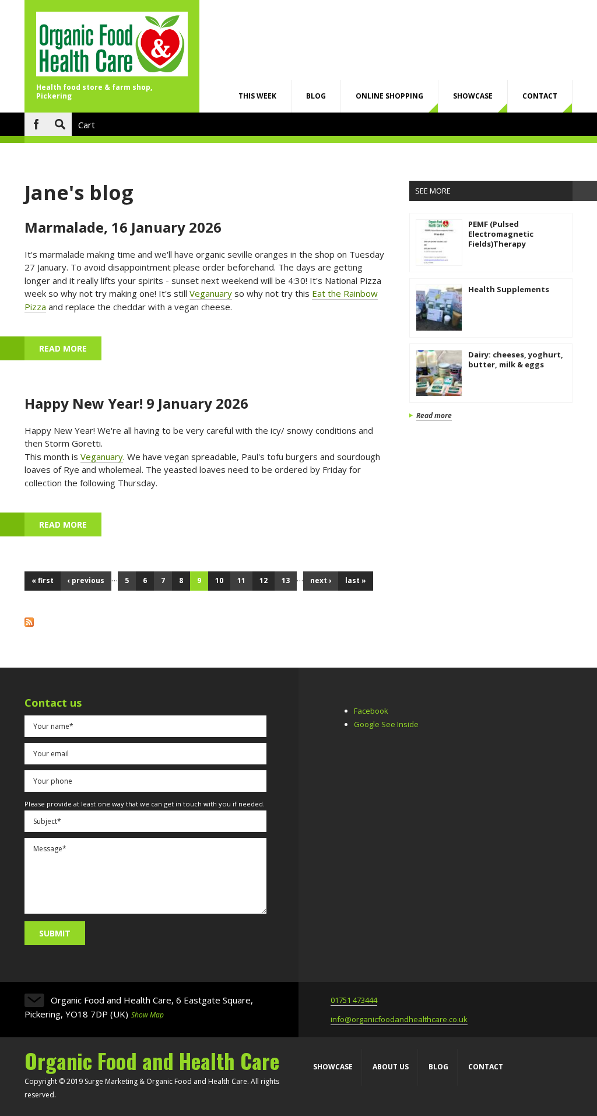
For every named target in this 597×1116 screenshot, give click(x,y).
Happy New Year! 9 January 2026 (136, 403)
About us (391, 1067)
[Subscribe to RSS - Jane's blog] (29, 623)
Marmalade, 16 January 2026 (123, 227)
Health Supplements (508, 289)
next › (320, 580)
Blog (316, 96)
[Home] (112, 73)
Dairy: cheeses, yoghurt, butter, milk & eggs (515, 359)
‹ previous (86, 580)
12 (263, 580)
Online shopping (389, 96)
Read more (70, 348)
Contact (539, 96)
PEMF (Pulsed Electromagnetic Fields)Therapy (500, 234)
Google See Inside (386, 724)
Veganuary (210, 293)
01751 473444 (354, 1000)
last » (355, 580)
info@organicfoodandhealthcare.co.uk (399, 1019)
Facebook (36, 124)
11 (241, 580)
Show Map (147, 1015)
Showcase (473, 96)
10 (219, 580)
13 (286, 580)
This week (257, 96)
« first (42, 580)
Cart (86, 125)
